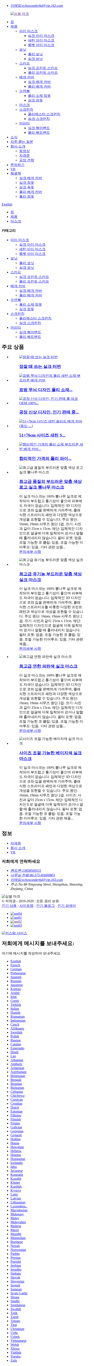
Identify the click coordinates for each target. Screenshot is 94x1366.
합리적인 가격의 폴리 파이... (45, 458)
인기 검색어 (66, 906)
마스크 (24, 105)
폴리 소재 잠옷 (39, 95)
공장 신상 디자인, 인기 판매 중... (49, 412)
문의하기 (17, 165)
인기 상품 (9, 906)
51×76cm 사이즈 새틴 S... (42, 435)
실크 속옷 (26, 187)
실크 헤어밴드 (39, 128)
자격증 (24, 155)
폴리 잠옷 (26, 196)
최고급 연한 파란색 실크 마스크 (48, 666)
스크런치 (26, 109)
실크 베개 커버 (39, 82)
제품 (13, 26)
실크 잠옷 (35, 100)
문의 (22, 552)
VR (13, 169)
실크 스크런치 (39, 119)
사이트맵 (26, 906)
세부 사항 (33, 552)
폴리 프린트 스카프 (43, 72)
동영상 (24, 151)
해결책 (15, 173)
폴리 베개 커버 (39, 86)
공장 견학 (26, 160)
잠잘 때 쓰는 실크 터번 (40, 366)
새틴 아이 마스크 (41, 40)
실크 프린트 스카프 (43, 68)
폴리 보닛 (35, 54)
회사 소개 (17, 146)
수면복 (24, 91)
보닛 (22, 49)
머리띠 (24, 123)
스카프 (24, 63)
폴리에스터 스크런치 (44, 114)
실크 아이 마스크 (41, 36)
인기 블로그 (45, 906)
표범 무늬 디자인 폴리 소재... (46, 389)
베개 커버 (26, 77)
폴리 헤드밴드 (39, 132)
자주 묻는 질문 (21, 142)
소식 (13, 137)
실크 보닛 (35, 59)
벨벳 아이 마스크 (41, 45)
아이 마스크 (28, 31)
